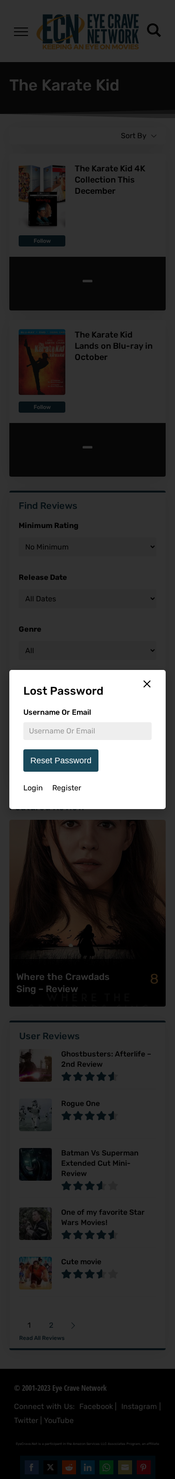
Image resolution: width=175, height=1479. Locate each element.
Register (66, 787)
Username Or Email (57, 712)
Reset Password (60, 760)
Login (33, 787)
